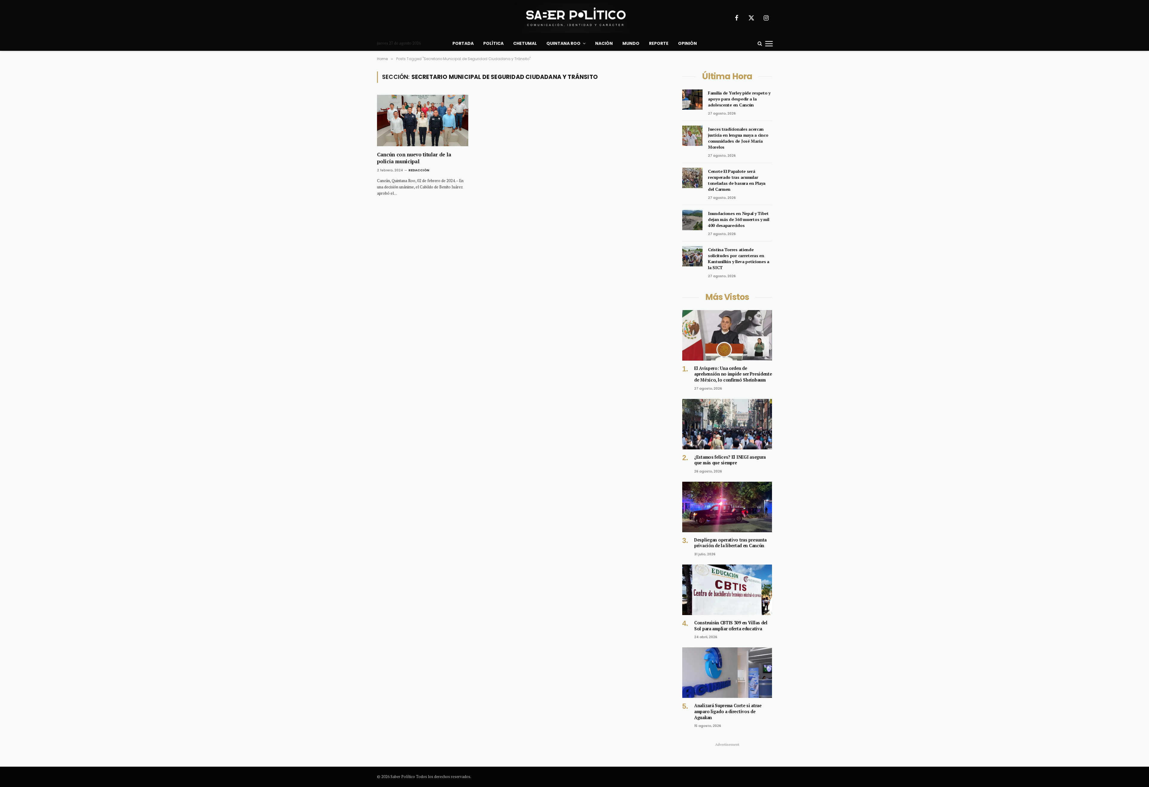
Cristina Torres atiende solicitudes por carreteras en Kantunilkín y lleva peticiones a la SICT (738, 258)
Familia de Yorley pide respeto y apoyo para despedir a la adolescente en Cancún (739, 99)
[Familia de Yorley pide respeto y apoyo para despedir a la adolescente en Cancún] (692, 99)
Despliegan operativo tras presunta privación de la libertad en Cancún (730, 543)
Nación (604, 43)
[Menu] (769, 43)
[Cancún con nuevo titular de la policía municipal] (422, 120)
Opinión (687, 43)
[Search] (759, 43)
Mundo (630, 43)
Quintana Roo (563, 43)
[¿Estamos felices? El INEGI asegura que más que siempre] (727, 424)
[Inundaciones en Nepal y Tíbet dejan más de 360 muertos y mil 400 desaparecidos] (692, 220)
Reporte (658, 43)
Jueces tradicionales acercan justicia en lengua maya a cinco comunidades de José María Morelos (738, 138)
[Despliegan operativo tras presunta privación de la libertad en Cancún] (727, 507)
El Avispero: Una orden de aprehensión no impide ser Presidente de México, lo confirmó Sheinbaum (733, 374)
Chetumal (525, 43)
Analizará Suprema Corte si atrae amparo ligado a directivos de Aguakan (728, 711)
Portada (463, 43)
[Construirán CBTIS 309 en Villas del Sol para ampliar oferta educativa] (727, 590)
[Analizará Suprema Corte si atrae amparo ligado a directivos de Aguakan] (727, 672)
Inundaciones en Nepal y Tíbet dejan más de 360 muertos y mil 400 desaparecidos (738, 219)
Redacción (418, 170)
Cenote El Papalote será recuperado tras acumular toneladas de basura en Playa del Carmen (736, 180)
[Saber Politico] (574, 18)
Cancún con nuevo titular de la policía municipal (414, 158)
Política (493, 43)
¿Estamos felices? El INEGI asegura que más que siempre (730, 460)
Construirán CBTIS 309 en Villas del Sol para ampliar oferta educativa (730, 626)
